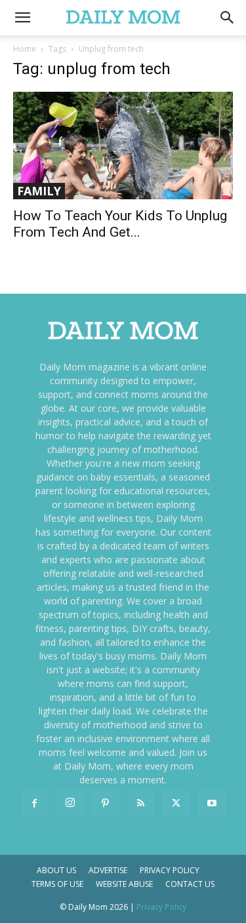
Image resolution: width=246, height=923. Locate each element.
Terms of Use (57, 884)
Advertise (108, 870)
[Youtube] (212, 804)
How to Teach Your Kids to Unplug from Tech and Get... (120, 224)
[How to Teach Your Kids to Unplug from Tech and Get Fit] (123, 145)
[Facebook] (35, 804)
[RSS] (141, 804)
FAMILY (39, 191)
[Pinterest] (105, 804)
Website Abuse (124, 884)
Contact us (190, 884)
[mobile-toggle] (22, 17)
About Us (56, 870)
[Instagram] (70, 803)
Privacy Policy (169, 870)
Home (24, 48)
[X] (176, 804)
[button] (227, 17)
